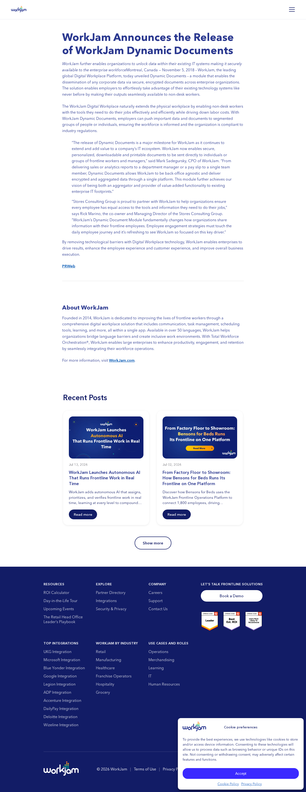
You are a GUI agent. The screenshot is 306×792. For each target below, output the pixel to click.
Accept (240, 773)
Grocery (103, 692)
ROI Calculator (56, 592)
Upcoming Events (59, 608)
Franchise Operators (113, 676)
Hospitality (105, 684)
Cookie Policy (228, 784)
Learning (156, 667)
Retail (101, 651)
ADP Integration (57, 692)
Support (155, 600)
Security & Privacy (111, 608)
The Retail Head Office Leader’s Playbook (63, 619)
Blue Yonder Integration (64, 667)
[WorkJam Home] (18, 9)
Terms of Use (145, 769)
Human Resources (164, 684)
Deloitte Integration (60, 716)
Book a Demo (232, 595)
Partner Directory (111, 592)
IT (150, 676)
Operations (158, 651)
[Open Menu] (292, 9)
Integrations (106, 600)
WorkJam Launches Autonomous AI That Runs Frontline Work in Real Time (104, 478)
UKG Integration (57, 651)
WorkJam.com (122, 360)
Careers (155, 592)
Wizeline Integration (61, 724)
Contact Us (158, 608)
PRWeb (68, 266)
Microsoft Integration (62, 659)
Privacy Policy (251, 784)
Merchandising (161, 659)
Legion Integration (60, 684)
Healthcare (105, 667)
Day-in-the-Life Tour (60, 600)
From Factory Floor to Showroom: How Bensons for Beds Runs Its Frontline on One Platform (196, 478)
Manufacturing (108, 659)
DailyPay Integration (61, 708)
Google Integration (60, 676)
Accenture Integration (62, 700)
